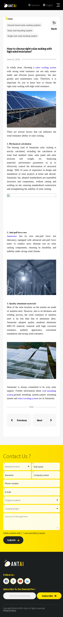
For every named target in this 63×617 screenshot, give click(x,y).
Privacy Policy (9, 611)
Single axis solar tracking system (22, 36)
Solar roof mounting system (19, 30)
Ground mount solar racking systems (24, 25)
